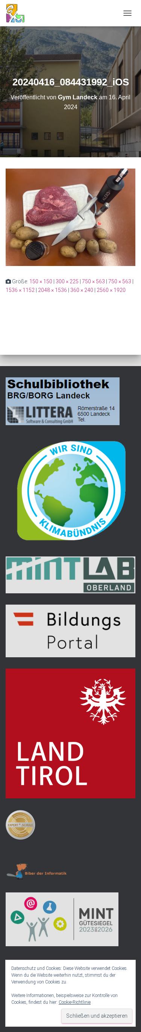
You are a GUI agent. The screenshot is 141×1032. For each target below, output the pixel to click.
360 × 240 (81, 290)
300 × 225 (67, 281)
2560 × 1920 (111, 290)
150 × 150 (40, 281)
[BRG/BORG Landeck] (18, 13)
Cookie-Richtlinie (75, 1002)
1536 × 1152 (20, 290)
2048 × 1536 (52, 290)
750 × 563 (93, 281)
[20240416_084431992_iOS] (70, 217)
